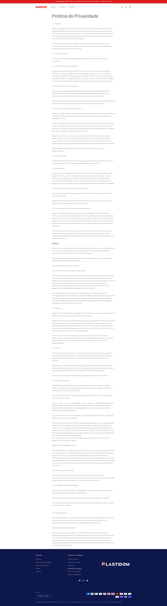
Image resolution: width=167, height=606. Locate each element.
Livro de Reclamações (74, 571)
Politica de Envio (72, 559)
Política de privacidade (76, 602)
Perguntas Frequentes (42, 565)
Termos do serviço (87, 602)
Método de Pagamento (74, 574)
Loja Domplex (43, 602)
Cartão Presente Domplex (43, 562)
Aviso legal (106, 602)
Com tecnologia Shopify (51, 602)
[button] (53, 7)
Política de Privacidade (74, 568)
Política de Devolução (74, 562)
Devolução (71, 565)
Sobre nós (39, 559)
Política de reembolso (64, 602)
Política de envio (98, 602)
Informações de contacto (116, 602)
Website (38, 568)
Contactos (55, 243)
